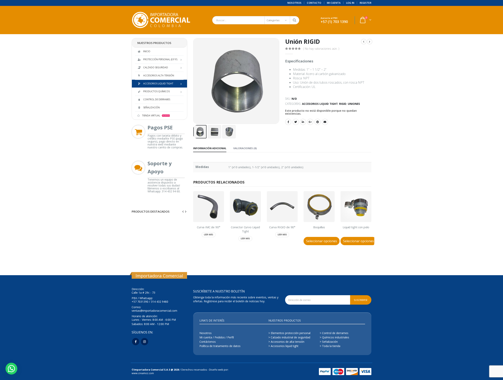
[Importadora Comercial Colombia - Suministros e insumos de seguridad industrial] (161, 20)
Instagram (144, 341)
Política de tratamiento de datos (219, 346)
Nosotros (294, 3)
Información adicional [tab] (209, 148)
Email (325, 122)
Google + (310, 122)
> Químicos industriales (334, 337)
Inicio (146, 51)
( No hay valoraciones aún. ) (321, 48)
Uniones (354, 104)
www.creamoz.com (143, 373)
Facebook (288, 122)
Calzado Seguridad (155, 67)
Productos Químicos (156, 91)
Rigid (342, 104)
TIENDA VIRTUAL (155, 115)
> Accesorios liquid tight (283, 346)
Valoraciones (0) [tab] (245, 148)
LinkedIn (303, 122)
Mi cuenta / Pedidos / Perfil (216, 337)
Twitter (296, 122)
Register (365, 3)
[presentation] (194, 81)
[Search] (294, 20)
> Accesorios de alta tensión (286, 341)
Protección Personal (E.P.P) (160, 59)
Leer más (208, 234)
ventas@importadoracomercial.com (154, 310)
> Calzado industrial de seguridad (289, 337)
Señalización (151, 107)
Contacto (314, 3)
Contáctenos (207, 341)
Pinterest (317, 122)
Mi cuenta (334, 3)
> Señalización (329, 341)
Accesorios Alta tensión (158, 75)
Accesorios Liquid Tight (320, 104)
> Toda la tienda (330, 346)
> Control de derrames (334, 333)
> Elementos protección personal (289, 333)
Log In (350, 3)
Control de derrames (156, 99)
